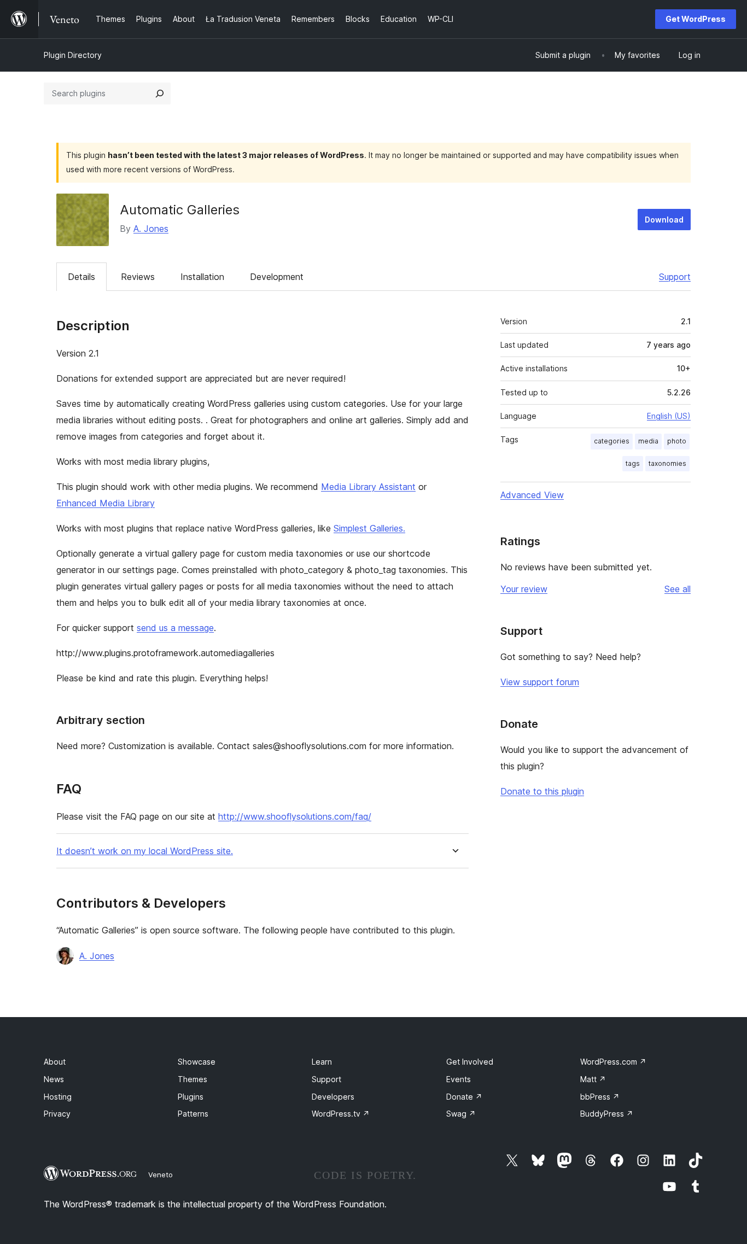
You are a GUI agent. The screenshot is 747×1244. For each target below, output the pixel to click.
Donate (464, 1096)
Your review (523, 588)
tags (633, 463)
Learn (322, 1061)
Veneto (160, 1174)
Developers (333, 1096)
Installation (202, 276)
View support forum (539, 681)
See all (677, 588)
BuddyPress (606, 1113)
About (55, 1061)
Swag (461, 1113)
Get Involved (469, 1061)
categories (611, 441)
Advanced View (532, 494)
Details (81, 276)
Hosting (58, 1096)
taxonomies (667, 463)
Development (277, 276)
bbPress (600, 1096)
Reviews (138, 276)
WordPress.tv (341, 1113)
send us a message (175, 627)
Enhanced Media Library (105, 503)
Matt (593, 1079)
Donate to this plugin (542, 791)
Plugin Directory (73, 55)
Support (675, 276)
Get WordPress (696, 19)
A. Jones (150, 228)
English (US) (669, 415)
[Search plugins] (160, 93)
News (54, 1079)
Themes (192, 1079)
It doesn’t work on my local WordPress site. (144, 851)
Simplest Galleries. (369, 528)
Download (664, 219)
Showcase (196, 1061)
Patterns (193, 1113)
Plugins (190, 1096)
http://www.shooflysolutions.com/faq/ (294, 816)
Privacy (57, 1113)
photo (676, 441)
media (648, 441)
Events (458, 1079)
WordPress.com (613, 1061)
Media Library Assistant (368, 486)
